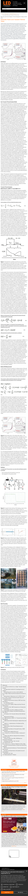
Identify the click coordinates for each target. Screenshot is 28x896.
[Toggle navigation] (24, 3)
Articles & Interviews (13, 13)
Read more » (14, 846)
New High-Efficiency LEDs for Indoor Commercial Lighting (13, 816)
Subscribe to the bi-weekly (14, 765)
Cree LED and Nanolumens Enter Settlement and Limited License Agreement (13, 775)
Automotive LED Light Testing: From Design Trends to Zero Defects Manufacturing (13, 772)
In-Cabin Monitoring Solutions (10, 781)
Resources (6, 13)
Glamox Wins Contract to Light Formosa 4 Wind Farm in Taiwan (13, 778)
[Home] (7, 3)
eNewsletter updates (14, 767)
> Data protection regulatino (11, 881)
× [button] (26, 871)
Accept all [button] (7, 892)
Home (2, 13)
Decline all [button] (20, 892)
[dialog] (14, 883)
